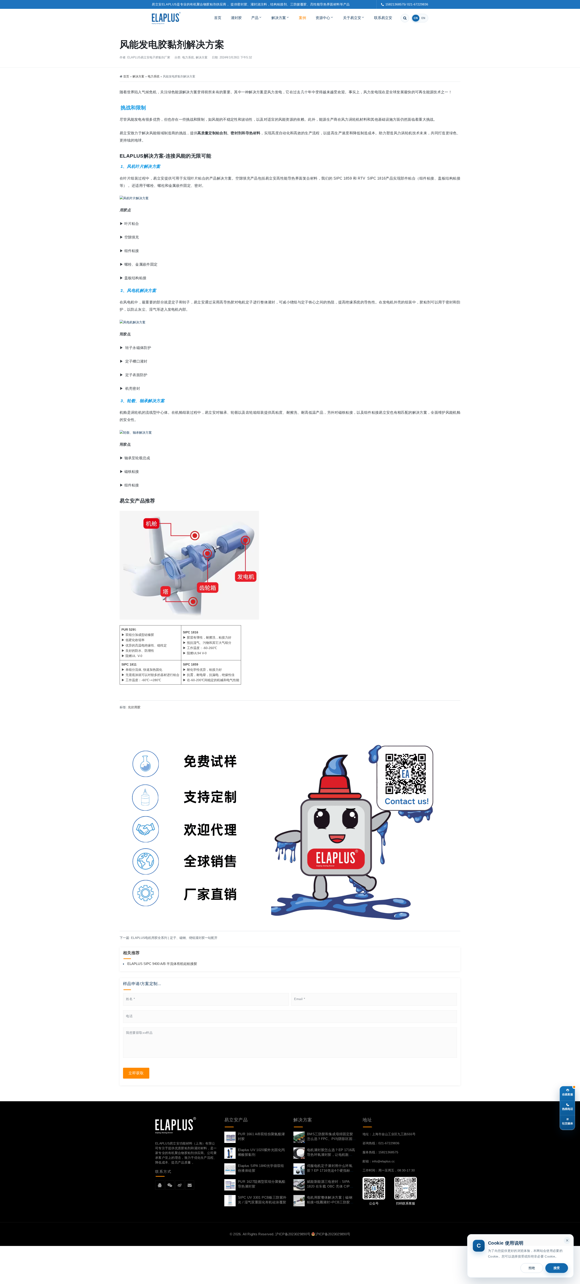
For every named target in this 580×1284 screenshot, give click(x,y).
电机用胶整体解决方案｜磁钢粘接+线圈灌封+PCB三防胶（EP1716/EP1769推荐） (329, 1202)
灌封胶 (236, 18)
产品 (255, 18)
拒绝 (532, 1268)
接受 (556, 1268)
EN (423, 18)
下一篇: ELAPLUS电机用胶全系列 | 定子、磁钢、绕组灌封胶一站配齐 (169, 938)
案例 (302, 18)
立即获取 (136, 1073)
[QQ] (160, 1185)
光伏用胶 (134, 707)
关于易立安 (352, 18)
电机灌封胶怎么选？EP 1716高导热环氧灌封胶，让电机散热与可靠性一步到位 (331, 1154)
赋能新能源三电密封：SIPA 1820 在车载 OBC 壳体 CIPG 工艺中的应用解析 (330, 1186)
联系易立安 (383, 18)
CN (416, 18)
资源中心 (323, 18)
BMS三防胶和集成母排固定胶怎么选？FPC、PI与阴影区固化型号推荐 (330, 1138)
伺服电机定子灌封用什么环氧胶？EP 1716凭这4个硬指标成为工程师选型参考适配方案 (330, 1170)
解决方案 (278, 18)
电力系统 (188, 57)
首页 (217, 18)
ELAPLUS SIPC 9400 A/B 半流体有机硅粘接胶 (162, 964)
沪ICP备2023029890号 (292, 1234)
